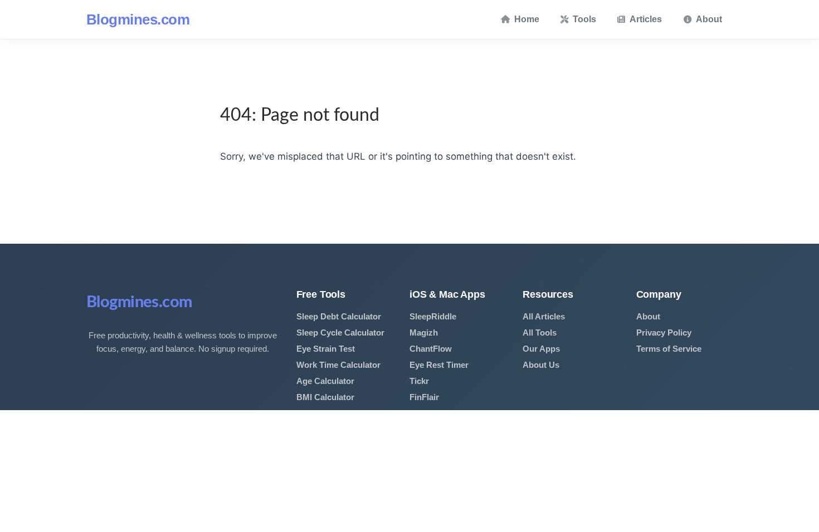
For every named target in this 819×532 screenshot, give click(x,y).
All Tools (540, 332)
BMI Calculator (325, 397)
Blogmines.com (137, 19)
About (709, 19)
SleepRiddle (433, 316)
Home (526, 19)
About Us (541, 365)
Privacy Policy (663, 332)
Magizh (424, 332)
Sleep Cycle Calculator (340, 332)
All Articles (544, 316)
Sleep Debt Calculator (338, 316)
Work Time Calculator (338, 365)
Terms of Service (668, 348)
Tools (584, 19)
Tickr (419, 381)
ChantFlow (431, 348)
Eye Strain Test (325, 348)
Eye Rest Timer (439, 365)
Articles (646, 19)
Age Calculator (325, 381)
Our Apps (541, 348)
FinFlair (424, 397)
